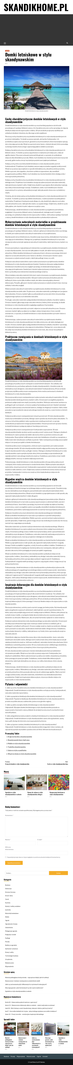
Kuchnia (7, 903)
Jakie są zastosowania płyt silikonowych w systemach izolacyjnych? (26, 984)
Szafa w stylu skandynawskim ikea (57, 763)
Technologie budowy (11, 956)
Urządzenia (8, 959)
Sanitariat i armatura (11, 948)
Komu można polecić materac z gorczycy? (24, 1002)
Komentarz (9, 815)
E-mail (39, 839)
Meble (7, 917)
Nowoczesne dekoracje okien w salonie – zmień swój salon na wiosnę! (33, 1005)
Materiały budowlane (12, 913)
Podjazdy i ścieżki (10, 934)
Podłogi (7, 938)
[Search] (67, 43)
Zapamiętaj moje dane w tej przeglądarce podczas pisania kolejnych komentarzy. (33, 857)
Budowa (7, 885)
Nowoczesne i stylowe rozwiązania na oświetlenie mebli (22, 981)
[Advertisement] (36, 27)
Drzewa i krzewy (10, 892)
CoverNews (32, 1062)
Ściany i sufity (9, 952)
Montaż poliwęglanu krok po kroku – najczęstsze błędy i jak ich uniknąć (27, 977)
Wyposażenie (9, 966)
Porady (7, 50)
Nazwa (8, 839)
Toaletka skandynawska (17, 747)
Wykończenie (9, 963)
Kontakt (45, 1056)
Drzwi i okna (9, 895)
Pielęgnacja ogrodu (11, 931)
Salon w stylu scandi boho (17, 750)
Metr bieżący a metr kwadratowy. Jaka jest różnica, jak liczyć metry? (32, 1008)
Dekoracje (8, 888)
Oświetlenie (9, 927)
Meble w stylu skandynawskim (19, 743)
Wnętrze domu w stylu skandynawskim (22, 754)
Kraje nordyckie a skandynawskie (20, 737)
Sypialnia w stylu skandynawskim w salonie (13, 793)
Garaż (7, 899)
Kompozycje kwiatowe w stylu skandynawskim (57, 793)
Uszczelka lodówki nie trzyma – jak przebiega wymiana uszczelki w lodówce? (33, 1011)
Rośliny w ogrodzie (11, 945)
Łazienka (8, 910)
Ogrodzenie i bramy (11, 924)
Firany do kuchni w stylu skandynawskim (17, 763)
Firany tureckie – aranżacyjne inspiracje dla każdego (27, 1014)
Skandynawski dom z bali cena (18, 740)
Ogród (7, 920)
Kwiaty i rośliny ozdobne (12, 906)
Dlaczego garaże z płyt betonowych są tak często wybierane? (24, 988)
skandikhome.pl (36, 7)
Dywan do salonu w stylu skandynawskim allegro (35, 793)
